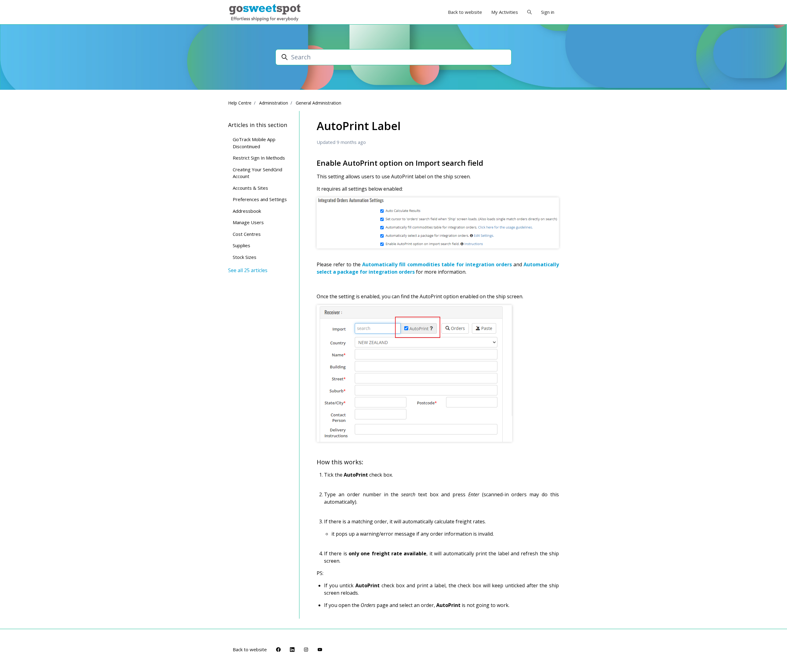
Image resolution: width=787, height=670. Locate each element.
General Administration (318, 103)
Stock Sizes (244, 257)
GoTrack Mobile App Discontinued (254, 142)
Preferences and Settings (260, 199)
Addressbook (247, 211)
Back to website (465, 12)
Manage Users (248, 222)
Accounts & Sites (250, 188)
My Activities (504, 12)
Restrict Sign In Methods (259, 158)
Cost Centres (247, 234)
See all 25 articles (247, 270)
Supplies (241, 245)
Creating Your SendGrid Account (257, 173)
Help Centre (239, 103)
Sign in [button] (547, 12)
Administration (273, 103)
